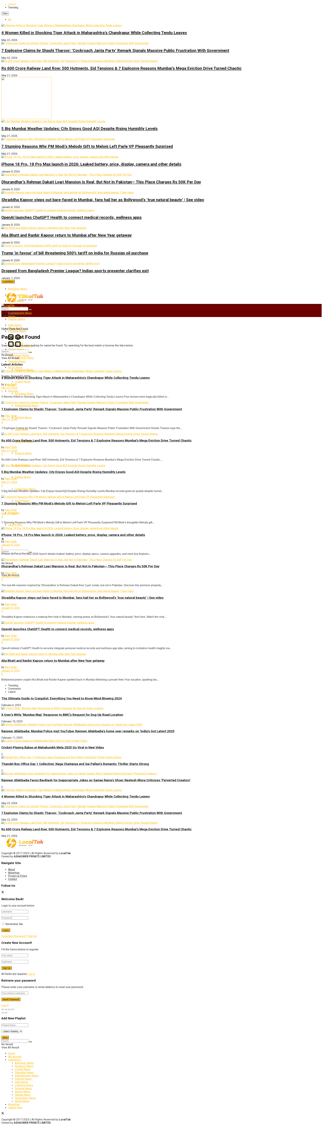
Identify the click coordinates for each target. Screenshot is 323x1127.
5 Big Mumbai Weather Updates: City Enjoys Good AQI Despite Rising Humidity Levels (79, 128)
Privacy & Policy (17, 875)
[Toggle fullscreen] (9, 1009)
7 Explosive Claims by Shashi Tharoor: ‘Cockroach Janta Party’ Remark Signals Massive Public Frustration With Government (115, 50)
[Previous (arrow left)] (2, 1012)
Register (13, 391)
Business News (24, 1066)
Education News (24, 393)
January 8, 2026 (10, 545)
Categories (14, 1059)
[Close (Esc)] (2, 1009)
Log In (31, 974)
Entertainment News (20, 313)
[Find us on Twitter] (2, 539)
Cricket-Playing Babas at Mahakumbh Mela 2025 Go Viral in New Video (52, 747)
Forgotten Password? (14, 936)
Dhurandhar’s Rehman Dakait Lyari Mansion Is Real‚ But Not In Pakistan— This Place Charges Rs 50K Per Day (101, 182)
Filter (5, 13)
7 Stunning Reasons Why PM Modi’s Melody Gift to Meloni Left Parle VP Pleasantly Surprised (87, 146)
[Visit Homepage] (24, 301)
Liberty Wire (15, 524)
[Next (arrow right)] (6, 1012)
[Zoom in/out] (12, 1009)
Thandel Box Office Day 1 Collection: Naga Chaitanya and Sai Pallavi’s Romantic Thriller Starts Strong (75, 764)
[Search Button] (30, 552)
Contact (12, 879)
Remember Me (14, 924)
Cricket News (23, 381)
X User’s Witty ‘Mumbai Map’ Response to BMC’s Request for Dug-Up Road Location (62, 715)
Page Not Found (18, 328)
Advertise (14, 872)
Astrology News (17, 288)
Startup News (16, 349)
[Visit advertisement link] (26, 118)
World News (22, 501)
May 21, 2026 (9, 450)
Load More (8, 281)
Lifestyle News (24, 1085)
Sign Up (32, 936)
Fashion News (16, 319)
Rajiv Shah (13, 384)
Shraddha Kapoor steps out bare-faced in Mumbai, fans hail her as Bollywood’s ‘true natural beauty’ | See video (102, 199)
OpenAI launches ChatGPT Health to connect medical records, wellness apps (71, 217)
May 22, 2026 (9, 419)
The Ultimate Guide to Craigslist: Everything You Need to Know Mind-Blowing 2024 (61, 698)
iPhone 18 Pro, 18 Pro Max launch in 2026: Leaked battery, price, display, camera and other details (91, 164)
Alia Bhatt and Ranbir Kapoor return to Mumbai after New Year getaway (66, 235)
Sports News (22, 1091)
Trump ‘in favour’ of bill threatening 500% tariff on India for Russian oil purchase (74, 253)
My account (15, 1056)
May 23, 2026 (9, 387)
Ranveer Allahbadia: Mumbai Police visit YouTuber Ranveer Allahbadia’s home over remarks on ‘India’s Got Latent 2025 (87, 731)
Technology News (25, 489)
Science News (23, 453)
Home (4, 328)
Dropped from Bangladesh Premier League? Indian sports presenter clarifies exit (75, 270)
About (11, 869)
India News (21, 1082)
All (9, 19)
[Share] (6, 1009)
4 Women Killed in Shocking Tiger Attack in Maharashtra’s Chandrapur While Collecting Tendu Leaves (94, 32)
